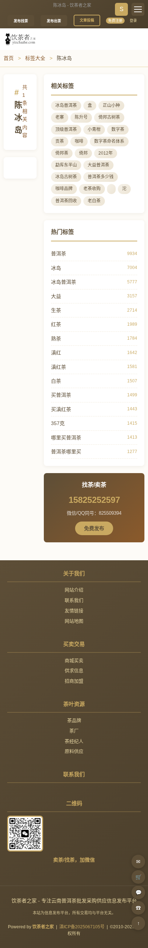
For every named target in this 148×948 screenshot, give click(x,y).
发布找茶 (21, 21)
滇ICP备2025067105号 (82, 926)
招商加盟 (74, 681)
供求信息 (74, 670)
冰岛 (56, 268)
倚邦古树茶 (109, 117)
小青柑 (94, 129)
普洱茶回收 (66, 200)
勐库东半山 (66, 165)
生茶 (56, 310)
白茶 (56, 381)
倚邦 (83, 153)
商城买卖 (74, 660)
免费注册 (115, 21)
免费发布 (94, 528)
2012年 (105, 153)
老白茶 (94, 200)
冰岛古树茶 (66, 176)
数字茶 (117, 129)
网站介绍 (74, 590)
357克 (58, 423)
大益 (56, 296)
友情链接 (74, 610)
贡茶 (59, 141)
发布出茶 (54, 21)
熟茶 (56, 338)
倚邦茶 (61, 153)
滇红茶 (58, 367)
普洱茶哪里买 (66, 451)
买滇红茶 (61, 409)
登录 (133, 21)
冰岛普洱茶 (66, 105)
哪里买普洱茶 (66, 437)
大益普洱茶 (98, 165)
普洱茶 (58, 253)
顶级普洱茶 (66, 129)
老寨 (59, 117)
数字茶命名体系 (109, 141)
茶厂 (74, 731)
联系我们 (74, 600)
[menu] (137, 9)
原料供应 (74, 751)
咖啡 (79, 141)
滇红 (56, 352)
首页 (9, 58)
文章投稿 (87, 20)
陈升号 (81, 117)
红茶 (56, 324)
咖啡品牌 (64, 188)
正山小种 (111, 105)
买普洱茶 (61, 395)
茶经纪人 (74, 741)
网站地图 (74, 621)
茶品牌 (74, 720)
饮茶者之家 (43, 926)
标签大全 (35, 58)
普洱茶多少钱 (101, 176)
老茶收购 (92, 188)
